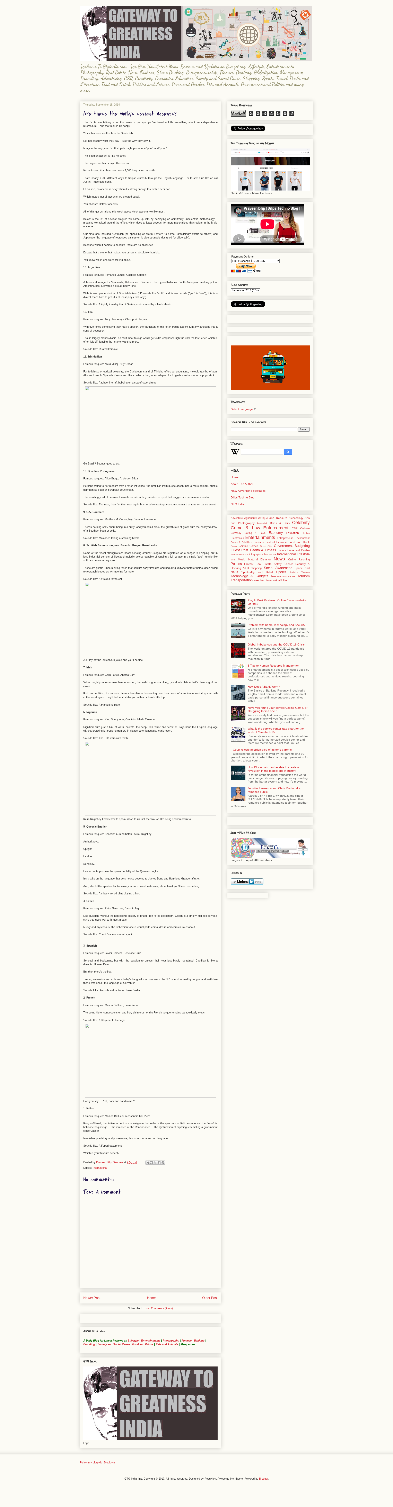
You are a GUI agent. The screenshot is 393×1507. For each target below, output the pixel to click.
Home (151, 1298)
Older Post (210, 1298)
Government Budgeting (292, 546)
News (279, 558)
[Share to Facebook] (159, 1163)
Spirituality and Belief (257, 572)
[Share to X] (155, 1163)
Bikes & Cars (280, 523)
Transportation (242, 580)
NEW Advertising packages (248, 490)
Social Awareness (278, 568)
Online (292, 559)
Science (288, 564)
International (100, 1167)
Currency (236, 533)
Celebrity (301, 522)
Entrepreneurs (285, 538)
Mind (233, 559)
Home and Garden (298, 550)
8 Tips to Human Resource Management (274, 665)
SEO (246, 568)
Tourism (304, 576)
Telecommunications (283, 576)
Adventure (237, 518)
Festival (270, 542)
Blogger (263, 1478)
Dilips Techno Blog (242, 497)
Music (241, 559)
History (282, 550)
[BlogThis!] (151, 1163)
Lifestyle (133, 1340)
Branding (89, 1344)
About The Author (242, 484)
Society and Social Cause (113, 1344)
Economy (276, 533)
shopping (256, 568)
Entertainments (150, 1340)
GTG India (237, 504)
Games (254, 546)
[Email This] (147, 1163)
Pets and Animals (167, 1344)
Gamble (243, 546)
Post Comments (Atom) (159, 1308)
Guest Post (239, 550)
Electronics (237, 538)
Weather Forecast (265, 580)
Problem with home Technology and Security (276, 624)
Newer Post (91, 1298)
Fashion (259, 542)
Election (306, 533)
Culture (305, 528)
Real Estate (263, 564)
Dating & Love (254, 533)
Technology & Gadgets (249, 576)
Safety (278, 564)
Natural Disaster (259, 559)
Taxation (305, 572)
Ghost (263, 546)
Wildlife (282, 580)
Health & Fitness (263, 550)
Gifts (270, 546)
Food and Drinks (142, 1344)
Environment (302, 538)
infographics (256, 554)
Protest (248, 564)
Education (292, 532)
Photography (171, 1340)
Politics (236, 564)
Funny (234, 546)
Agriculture (250, 518)
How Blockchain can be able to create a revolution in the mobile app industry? (273, 769)
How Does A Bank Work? (264, 686)
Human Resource (239, 554)
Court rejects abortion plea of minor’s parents (262, 749)
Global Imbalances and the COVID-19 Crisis (276, 644)
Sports (281, 572)
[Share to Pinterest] (163, 1163)
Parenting (304, 559)
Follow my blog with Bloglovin (97, 1462)
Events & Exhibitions (241, 542)
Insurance (270, 554)
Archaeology (296, 518)
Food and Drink (299, 542)
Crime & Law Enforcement (259, 527)
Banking (199, 1340)
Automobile (262, 523)
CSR (295, 528)
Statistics (293, 572)
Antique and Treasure (272, 518)
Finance (187, 1340)
